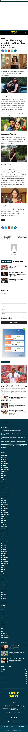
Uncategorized (5, 622)
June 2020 (3, 594)
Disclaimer (13, 726)
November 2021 (4, 559)
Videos (3, 624)
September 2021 (5, 563)
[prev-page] (2, 286)
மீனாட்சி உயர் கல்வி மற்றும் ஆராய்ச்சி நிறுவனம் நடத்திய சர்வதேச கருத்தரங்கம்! (13, 446)
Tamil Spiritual (5, 616)
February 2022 (4, 553)
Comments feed (5, 635)
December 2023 (4, 508)
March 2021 (4, 575)
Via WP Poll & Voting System (20, 355)
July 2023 (3, 518)
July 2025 (3, 473)
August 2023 (4, 516)
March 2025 (4, 481)
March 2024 (4, 502)
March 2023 (4, 526)
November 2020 (4, 584)
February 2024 (4, 504)
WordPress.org (5, 637)
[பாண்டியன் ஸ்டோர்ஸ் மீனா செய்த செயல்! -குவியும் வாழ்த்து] (4, 653)
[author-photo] (14, 250)
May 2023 (3, 522)
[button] (2, 33)
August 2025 (4, 471)
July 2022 (3, 543)
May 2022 (3, 547)
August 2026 (4, 455)
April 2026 (3, 459)
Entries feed (4, 633)
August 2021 (4, 565)
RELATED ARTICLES (6, 261)
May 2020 (3, 596)
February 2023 (4, 528)
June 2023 (3, 520)
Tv (2, 620)
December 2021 (4, 557)
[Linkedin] (15, 50)
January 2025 (4, 486)
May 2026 (3, 457)
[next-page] (4, 286)
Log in (2, 631)
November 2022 (4, 535)
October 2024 (4, 492)
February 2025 (4, 483)
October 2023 (4, 512)
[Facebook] (2, 50)
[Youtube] (19, 721)
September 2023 (5, 514)
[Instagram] (12, 721)
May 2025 (3, 477)
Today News (4, 618)
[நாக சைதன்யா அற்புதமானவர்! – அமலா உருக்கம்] (4, 280)
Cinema (6, 36)
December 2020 (4, 582)
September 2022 (5, 539)
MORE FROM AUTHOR (18, 261)
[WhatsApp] (12, 50)
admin (4, 47)
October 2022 (4, 537)
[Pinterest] (9, 50)
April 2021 (3, 573)
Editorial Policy (20, 726)
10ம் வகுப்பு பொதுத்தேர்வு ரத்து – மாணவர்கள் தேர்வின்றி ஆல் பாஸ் (6, 237)
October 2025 (4, 467)
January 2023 (4, 530)
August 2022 (4, 541)
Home (2, 36)
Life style (3, 611)
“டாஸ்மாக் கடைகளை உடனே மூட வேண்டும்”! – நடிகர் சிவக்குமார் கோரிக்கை (13, 438)
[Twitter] (5, 50)
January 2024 (4, 506)
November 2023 (4, 510)
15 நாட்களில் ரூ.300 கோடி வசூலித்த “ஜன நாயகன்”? (12, 385)
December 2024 (4, 488)
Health (3, 609)
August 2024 (4, 496)
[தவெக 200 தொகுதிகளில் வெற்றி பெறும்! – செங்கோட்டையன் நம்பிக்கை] (4, 398)
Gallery (3, 607)
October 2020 (4, 586)
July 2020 (3, 592)
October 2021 (4, 561)
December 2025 (4, 463)
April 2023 (3, 524)
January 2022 (4, 555)
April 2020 (3, 598)
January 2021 (4, 580)
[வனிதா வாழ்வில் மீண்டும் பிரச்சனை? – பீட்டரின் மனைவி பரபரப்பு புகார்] (4, 660)
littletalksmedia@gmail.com (16, 712)
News (2, 613)
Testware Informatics (19, 730)
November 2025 (4, 465)
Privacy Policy (5, 726)
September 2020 (5, 588)
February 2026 (4, 461)
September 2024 (5, 494)
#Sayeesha (8, 219)
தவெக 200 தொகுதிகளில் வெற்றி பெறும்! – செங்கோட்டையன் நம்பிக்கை (12, 433)
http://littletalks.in (14, 254)
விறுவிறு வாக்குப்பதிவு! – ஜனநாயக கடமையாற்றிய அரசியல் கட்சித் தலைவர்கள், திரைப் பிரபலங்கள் (18, 412)
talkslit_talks (4, 386)
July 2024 (3, 498)
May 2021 (3, 571)
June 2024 (3, 500)
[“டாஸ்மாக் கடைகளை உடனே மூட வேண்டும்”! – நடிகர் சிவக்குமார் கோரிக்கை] (4, 405)
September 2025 (5, 469)
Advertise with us (14, 728)
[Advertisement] (14, 16)
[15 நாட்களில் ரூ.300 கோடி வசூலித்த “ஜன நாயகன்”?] (4, 267)
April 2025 (3, 479)
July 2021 (3, 567)
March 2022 (4, 551)
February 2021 (4, 577)
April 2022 (3, 549)
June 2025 (3, 475)
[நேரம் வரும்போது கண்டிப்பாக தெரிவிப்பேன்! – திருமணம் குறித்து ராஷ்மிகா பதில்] (4, 274)
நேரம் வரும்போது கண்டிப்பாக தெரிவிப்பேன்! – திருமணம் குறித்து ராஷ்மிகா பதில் (17, 274)
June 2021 (3, 569)
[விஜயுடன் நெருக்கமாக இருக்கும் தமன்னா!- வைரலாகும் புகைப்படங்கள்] (4, 647)
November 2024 (4, 490)
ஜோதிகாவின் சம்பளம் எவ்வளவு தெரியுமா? (22, 236)
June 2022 (3, 545)
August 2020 (4, 590)
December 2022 (4, 533)
